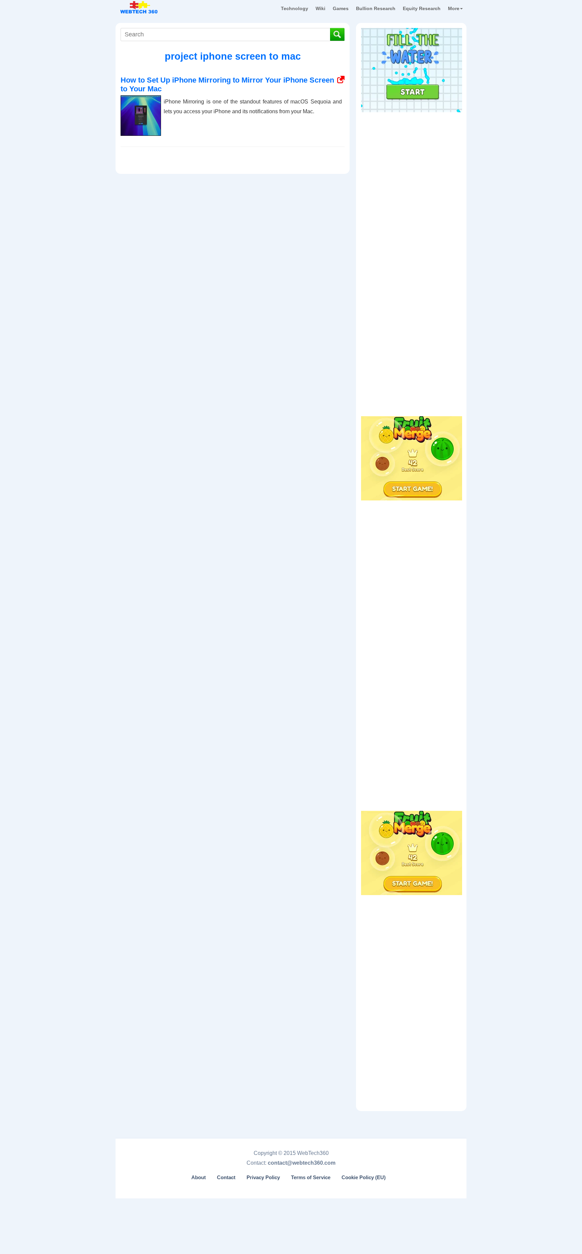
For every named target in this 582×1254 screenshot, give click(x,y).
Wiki (320, 8)
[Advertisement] (411, 158)
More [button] (453, 8)
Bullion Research (375, 8)
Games (341, 8)
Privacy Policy (263, 1177)
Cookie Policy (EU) (364, 1177)
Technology (294, 8)
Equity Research (422, 8)
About (198, 1177)
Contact (226, 1177)
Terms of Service (310, 1177)
